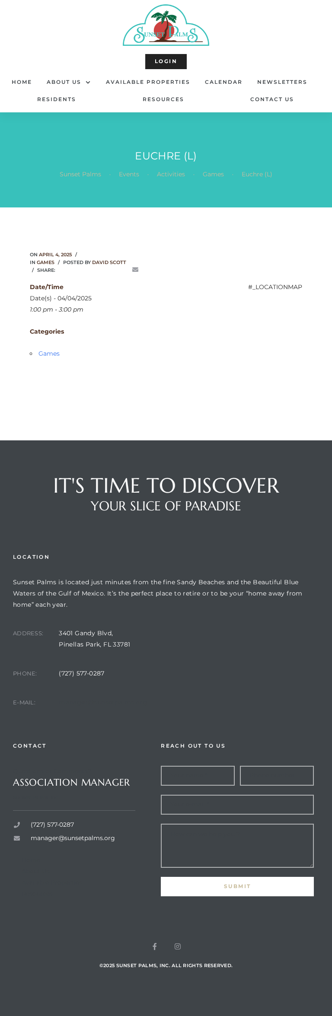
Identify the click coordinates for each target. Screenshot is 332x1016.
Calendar (224, 82)
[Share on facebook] (62, 270)
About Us (64, 82)
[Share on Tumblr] (99, 270)
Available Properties (148, 82)
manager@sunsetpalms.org (103, 702)
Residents (56, 99)
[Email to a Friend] (135, 270)
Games (45, 262)
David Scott (109, 262)
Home (22, 82)
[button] (166, 61)
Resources (163, 99)
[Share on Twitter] (74, 270)
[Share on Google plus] (111, 270)
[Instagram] (177, 946)
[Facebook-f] (154, 946)
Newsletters (282, 82)
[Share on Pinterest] (123, 270)
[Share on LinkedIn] (86, 270)
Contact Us (272, 99)
